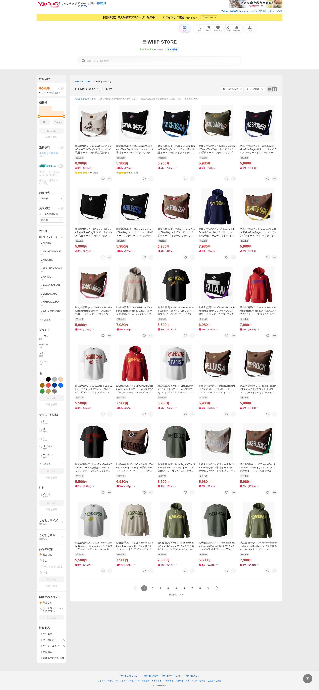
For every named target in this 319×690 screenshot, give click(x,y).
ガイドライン (157, 681)
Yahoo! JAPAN (229, 11)
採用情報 (179, 681)
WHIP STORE (82, 81)
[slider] (39, 116)
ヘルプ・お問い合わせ (195, 681)
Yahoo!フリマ (192, 675)
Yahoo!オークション (172, 675)
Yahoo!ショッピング (130, 675)
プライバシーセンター (130, 681)
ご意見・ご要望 (214, 681)
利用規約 (146, 681)
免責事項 (169, 681)
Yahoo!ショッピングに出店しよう (256, 11)
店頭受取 (44, 208)
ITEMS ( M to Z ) (88, 89)
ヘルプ (278, 11)
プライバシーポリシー (108, 681)
